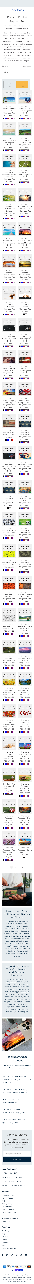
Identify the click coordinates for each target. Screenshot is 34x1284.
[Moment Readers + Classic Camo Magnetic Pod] (25, 551)
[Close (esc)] (29, 71)
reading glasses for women (20, 948)
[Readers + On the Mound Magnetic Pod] (9, 775)
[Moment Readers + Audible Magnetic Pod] (9, 806)
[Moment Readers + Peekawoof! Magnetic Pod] (9, 293)
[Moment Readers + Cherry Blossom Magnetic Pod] (25, 806)
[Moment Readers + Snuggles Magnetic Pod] (9, 743)
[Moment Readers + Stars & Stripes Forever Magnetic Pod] (25, 389)
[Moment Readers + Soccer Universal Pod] (9, 519)
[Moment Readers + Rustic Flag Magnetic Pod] (25, 357)
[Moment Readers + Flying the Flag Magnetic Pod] (9, 389)
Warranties (6, 1215)
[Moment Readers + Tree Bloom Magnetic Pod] (9, 838)
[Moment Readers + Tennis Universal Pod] (9, 551)
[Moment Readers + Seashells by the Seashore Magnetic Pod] (9, 161)
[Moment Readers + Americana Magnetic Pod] (9, 487)
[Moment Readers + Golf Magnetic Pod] (9, 615)
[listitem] (17, 3)
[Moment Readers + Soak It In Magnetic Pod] (9, 229)
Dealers (4, 1240)
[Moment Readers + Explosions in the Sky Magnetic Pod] (9, 453)
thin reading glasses (22, 931)
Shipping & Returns (9, 1212)
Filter (6, 66)
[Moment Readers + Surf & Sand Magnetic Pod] (9, 129)
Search (4, 1245)
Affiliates (5, 1237)
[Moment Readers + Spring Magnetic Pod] (25, 838)
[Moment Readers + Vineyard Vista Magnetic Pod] (25, 129)
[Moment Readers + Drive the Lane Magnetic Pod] (25, 583)
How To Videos (7, 1198)
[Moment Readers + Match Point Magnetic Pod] (25, 161)
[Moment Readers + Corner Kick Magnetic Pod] (25, 519)
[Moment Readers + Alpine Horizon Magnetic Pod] (25, 647)
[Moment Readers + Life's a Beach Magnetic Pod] (9, 97)
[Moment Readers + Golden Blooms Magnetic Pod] (9, 679)
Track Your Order (8, 1195)
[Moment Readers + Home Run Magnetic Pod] (25, 615)
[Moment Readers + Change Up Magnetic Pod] (25, 775)
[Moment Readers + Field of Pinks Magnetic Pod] (25, 743)
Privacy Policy (7, 1204)
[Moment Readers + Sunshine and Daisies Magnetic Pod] (9, 195)
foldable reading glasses (21, 999)
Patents (5, 1242)
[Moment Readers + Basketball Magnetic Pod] (9, 583)
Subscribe (17, 1159)
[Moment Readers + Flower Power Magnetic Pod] (9, 711)
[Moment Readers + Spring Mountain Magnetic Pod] (25, 679)
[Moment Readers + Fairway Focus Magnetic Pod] (9, 647)
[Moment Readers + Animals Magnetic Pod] (25, 293)
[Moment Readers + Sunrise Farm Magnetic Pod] (25, 261)
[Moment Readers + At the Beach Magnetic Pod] (25, 97)
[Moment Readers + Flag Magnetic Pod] (9, 421)
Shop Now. (19, 5)
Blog (3, 1234)
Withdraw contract (9, 1248)
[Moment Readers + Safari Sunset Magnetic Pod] (25, 229)
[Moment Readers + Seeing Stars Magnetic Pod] (25, 421)
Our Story (5, 1231)
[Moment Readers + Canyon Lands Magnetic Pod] (9, 261)
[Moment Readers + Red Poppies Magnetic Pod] (25, 711)
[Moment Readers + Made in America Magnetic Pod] (25, 453)
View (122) (22, 85)
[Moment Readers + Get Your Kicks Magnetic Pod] (25, 487)
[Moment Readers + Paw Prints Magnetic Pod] (9, 325)
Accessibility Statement (11, 1218)
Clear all (9, 85)
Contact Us (6, 1221)
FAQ (3, 1201)
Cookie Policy (7, 1207)
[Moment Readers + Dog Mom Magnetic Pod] (25, 325)
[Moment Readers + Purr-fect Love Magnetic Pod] (9, 357)
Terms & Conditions (9, 1210)
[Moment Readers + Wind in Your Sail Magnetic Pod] (25, 195)
